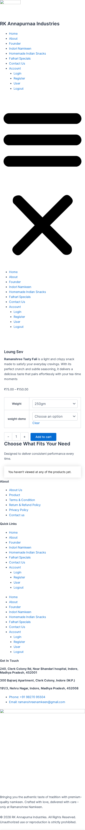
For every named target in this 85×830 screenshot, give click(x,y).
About (13, 38)
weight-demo (17, 418)
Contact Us (17, 63)
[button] (42, 182)
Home (13, 33)
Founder (15, 43)
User (17, 83)
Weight (16, 403)
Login (17, 73)
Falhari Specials (20, 58)
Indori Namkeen (20, 48)
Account (15, 68)
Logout (19, 88)
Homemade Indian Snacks (27, 53)
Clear (36, 423)
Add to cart (43, 437)
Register (19, 78)
